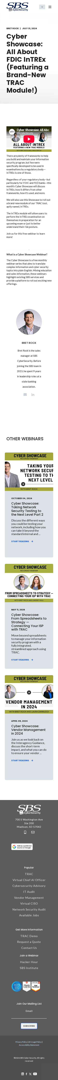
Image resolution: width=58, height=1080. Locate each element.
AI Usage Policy (35, 1042)
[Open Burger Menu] (50, 7)
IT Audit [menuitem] (29, 891)
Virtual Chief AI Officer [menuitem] (29, 880)
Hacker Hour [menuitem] (29, 962)
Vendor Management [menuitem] (29, 897)
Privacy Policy (21, 1042)
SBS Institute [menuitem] (29, 968)
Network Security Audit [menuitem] (29, 909)
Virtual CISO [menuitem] (29, 903)
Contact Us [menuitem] (29, 948)
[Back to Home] (17, 6)
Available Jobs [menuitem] (29, 915)
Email (29, 1010)
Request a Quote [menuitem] (29, 942)
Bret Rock (12, 28)
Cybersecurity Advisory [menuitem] (29, 885)
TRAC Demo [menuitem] (29, 936)
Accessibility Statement (29, 1045)
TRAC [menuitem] (29, 874)
